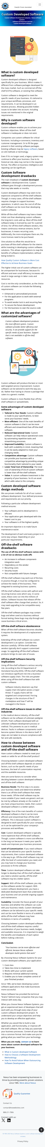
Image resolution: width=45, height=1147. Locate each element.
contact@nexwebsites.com (13, 1108)
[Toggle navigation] (40, 4)
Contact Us (7, 1103)
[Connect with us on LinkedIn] (9, 1121)
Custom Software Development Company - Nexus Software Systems (23, 19)
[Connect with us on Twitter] (3, 1121)
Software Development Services (22, 21)
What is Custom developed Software (21, 1052)
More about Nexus (28, 1083)
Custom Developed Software (22, 23)
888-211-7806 (8, 1112)
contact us (26, 1041)
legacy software (30, 149)
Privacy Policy (22, 1141)
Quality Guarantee (22, 1093)
